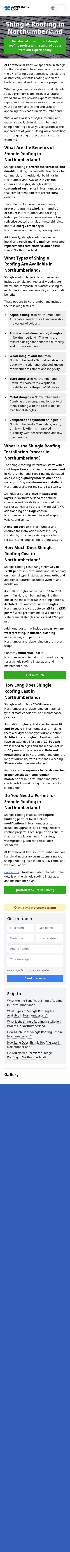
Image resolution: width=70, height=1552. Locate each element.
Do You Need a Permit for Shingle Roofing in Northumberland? (30, 1055)
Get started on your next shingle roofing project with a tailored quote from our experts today (35, 45)
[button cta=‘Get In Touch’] (35, 890)
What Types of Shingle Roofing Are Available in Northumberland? (30, 1013)
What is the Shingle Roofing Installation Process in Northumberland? (34, 1024)
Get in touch (35, 675)
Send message (35, 978)
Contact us (11, 872)
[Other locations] (53, 8)
